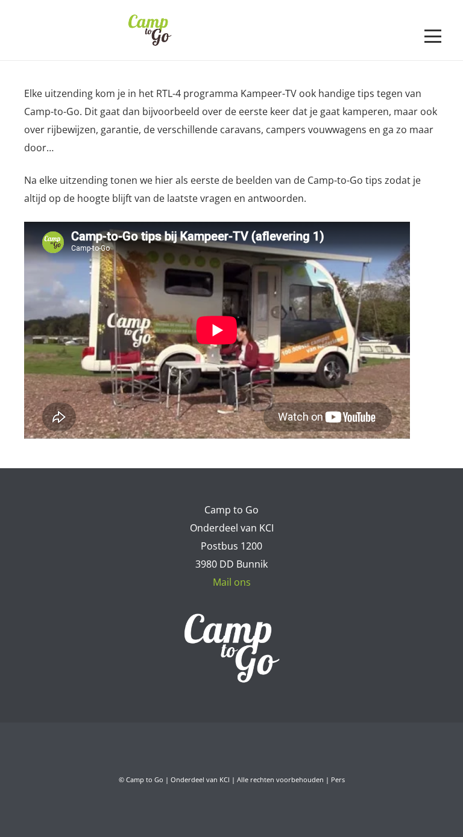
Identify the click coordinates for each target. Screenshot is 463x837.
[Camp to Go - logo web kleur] (149, 30)
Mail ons (232, 582)
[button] (433, 36)
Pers (338, 779)
